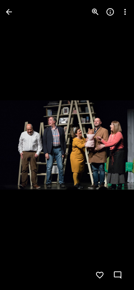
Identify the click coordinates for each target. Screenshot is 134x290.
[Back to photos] (9, 12)
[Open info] (110, 11)
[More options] (125, 11)
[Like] (99, 275)
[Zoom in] (95, 11)
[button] (20, 145)
